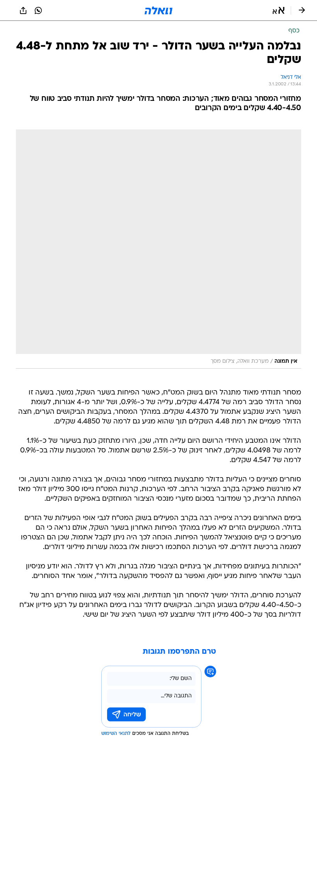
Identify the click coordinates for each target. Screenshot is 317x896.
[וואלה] (158, 10)
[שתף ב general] (23, 10)
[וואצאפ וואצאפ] (38, 10)
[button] (279, 10)
